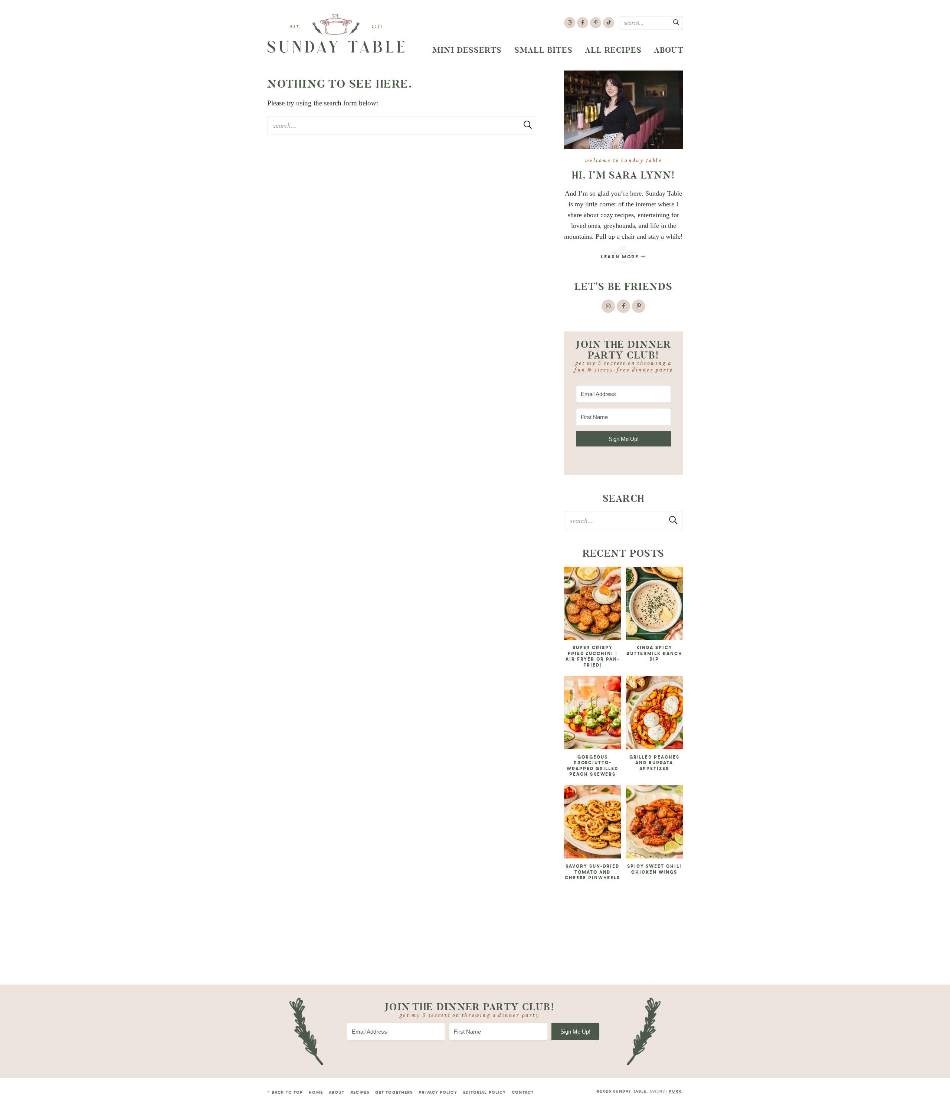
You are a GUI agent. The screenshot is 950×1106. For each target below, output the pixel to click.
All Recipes (613, 50)
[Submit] (676, 22)
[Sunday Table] (336, 33)
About (669, 50)
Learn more (621, 257)
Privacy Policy (438, 1093)
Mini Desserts (467, 50)
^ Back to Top (285, 1093)
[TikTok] (608, 22)
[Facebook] (582, 22)
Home (315, 1093)
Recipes (359, 1093)
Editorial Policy (484, 1093)
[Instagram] (569, 22)
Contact (523, 1093)
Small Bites (543, 50)
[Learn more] (623, 110)
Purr (675, 1092)
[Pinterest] (595, 22)
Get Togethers (394, 1093)
